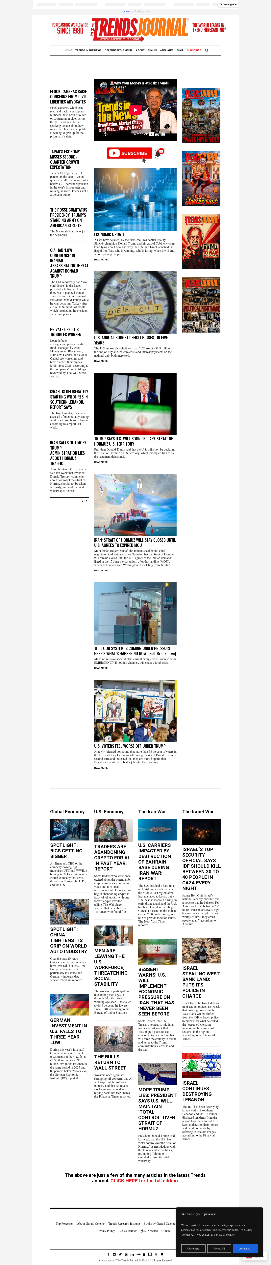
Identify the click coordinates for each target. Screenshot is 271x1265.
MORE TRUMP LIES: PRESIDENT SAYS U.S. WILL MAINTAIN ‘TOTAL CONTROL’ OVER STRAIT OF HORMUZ (157, 1109)
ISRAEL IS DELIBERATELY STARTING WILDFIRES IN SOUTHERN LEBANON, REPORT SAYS (69, 399)
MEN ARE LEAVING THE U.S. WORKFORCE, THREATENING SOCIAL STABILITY (111, 967)
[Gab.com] (162, 1254)
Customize (193, 1248)
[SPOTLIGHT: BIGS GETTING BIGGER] (69, 829)
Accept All (245, 1248)
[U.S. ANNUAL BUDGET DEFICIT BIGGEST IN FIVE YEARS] (135, 302)
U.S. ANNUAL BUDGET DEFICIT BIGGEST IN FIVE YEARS (131, 340)
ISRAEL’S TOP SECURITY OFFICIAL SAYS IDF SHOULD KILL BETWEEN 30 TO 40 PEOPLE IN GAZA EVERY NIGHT (201, 869)
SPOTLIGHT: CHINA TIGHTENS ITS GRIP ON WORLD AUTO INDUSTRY (68, 940)
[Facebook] (108, 1254)
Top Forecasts (64, 1223)
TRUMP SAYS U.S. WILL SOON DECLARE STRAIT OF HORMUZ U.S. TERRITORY (133, 441)
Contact (166, 1230)
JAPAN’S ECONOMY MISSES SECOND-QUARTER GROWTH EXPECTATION (65, 159)
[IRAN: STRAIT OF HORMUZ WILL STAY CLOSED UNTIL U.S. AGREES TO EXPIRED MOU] (135, 505)
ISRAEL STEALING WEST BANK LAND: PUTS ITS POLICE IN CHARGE (201, 982)
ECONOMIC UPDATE (109, 234)
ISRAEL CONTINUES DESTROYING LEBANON (197, 1091)
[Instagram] (114, 1254)
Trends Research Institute (124, 1223)
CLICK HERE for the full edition (144, 1181)
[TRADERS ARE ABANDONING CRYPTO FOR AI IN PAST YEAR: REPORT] (113, 830)
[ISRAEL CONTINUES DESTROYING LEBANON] (201, 1065)
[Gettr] (156, 1254)
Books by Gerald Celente (159, 1223)
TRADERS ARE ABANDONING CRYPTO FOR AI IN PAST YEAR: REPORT (111, 858)
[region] (219, 1232)
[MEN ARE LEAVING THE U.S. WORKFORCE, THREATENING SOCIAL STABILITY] (113, 935)
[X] (120, 1254)
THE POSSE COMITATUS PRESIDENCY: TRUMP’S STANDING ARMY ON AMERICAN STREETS (68, 217)
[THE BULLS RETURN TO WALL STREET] (113, 1039)
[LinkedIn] (132, 1254)
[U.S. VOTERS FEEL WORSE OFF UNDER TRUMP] (135, 711)
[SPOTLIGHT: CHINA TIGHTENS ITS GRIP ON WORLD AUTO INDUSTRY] (69, 911)
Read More (101, 259)
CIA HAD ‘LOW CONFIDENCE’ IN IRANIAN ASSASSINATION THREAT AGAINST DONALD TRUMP (69, 263)
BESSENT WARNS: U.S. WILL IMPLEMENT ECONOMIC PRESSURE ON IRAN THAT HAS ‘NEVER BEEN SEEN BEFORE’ (156, 992)
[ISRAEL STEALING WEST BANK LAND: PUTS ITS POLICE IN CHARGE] (201, 950)
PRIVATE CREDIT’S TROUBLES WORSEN (65, 332)
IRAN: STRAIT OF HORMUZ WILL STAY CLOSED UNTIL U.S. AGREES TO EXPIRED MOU (135, 542)
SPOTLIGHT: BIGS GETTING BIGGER (66, 850)
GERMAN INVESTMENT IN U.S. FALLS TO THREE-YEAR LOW (68, 1031)
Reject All (219, 1248)
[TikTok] (150, 1254)
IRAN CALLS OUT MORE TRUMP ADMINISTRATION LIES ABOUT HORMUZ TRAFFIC (68, 452)
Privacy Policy (106, 1230)
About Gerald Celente (91, 1223)
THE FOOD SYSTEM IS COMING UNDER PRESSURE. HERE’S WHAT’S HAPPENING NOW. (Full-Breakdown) (135, 650)
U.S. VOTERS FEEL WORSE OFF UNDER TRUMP (130, 746)
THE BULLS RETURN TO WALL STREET (110, 1062)
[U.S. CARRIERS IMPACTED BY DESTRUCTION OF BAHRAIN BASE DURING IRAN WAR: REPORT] (157, 829)
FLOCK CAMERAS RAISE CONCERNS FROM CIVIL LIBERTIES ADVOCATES (68, 96)
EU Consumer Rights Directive (138, 1230)
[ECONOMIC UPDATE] (135, 199)
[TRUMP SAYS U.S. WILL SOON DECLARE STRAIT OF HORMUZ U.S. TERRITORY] (135, 404)
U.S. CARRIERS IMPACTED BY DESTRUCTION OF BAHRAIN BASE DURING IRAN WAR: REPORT (154, 861)
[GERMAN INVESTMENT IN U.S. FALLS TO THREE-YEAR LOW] (69, 1004)
